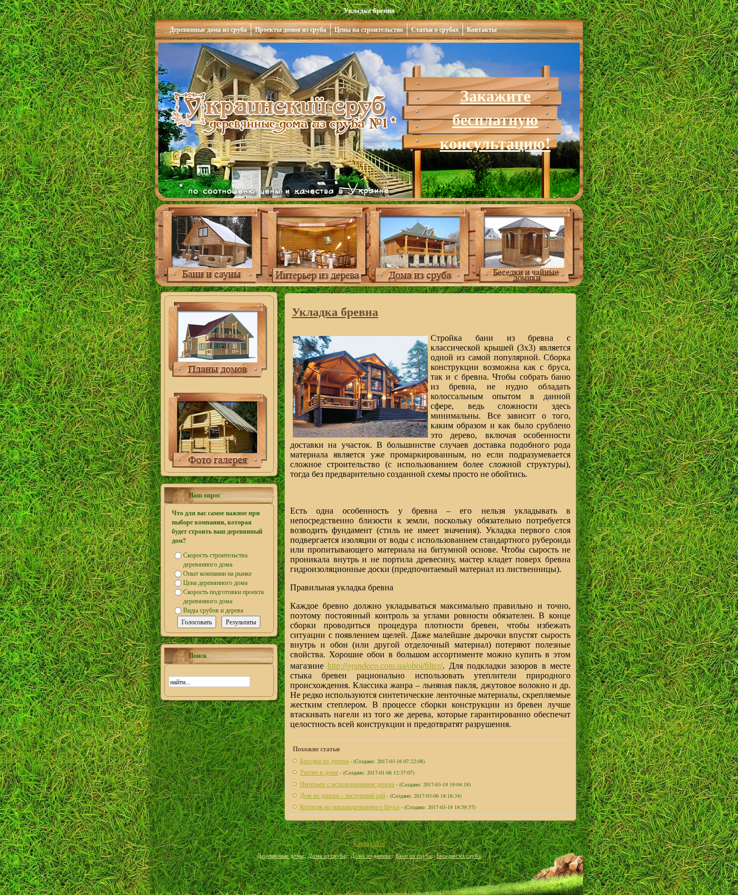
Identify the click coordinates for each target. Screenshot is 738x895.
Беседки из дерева (324, 760)
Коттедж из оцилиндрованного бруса (349, 806)
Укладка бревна (335, 311)
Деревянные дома (280, 855)
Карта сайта (369, 843)
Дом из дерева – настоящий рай (342, 795)
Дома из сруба (327, 855)
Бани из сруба (413, 855)
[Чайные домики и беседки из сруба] (529, 283)
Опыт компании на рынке (217, 573)
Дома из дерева (371, 855)
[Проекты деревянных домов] (218, 375)
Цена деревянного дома (215, 582)
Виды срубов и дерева (213, 609)
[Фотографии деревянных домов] (218, 465)
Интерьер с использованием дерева (347, 783)
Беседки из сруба (459, 855)
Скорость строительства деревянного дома (215, 559)
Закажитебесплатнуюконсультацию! (495, 118)
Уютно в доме (319, 772)
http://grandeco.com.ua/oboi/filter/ (384, 665)
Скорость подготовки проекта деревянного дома (223, 596)
